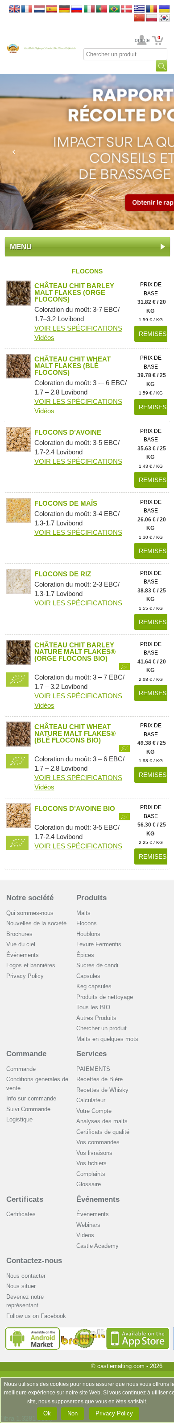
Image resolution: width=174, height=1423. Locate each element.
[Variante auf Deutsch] (64, 9)
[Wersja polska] (151, 18)
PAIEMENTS (93, 1069)
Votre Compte (142, 40)
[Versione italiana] (89, 9)
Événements (22, 955)
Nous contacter (26, 1275)
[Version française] (26, 9)
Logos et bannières (30, 965)
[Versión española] (51, 9)
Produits (91, 898)
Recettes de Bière (99, 1079)
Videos (85, 1235)
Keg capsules (94, 986)
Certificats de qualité (102, 1132)
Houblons (88, 934)
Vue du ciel (20, 944)
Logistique (19, 1119)
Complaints (90, 1174)
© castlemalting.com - (126, 1366)
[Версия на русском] (76, 9)
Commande (26, 1053)
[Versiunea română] (151, 9)
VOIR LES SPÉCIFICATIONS (78, 328)
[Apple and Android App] (87, 1331)
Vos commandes (98, 1142)
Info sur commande (31, 1098)
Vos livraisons (94, 1153)
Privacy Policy (25, 976)
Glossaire (88, 1184)
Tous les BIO (93, 1007)
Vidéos (44, 337)
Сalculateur (90, 1100)
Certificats (24, 1199)
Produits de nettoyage (104, 997)
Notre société (30, 898)
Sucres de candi (97, 965)
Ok (47, 1413)
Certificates (21, 1214)
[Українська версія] (164, 9)
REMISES (152, 333)
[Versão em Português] (101, 9)
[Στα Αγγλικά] (139, 9)
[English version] (14, 9)
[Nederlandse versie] (39, 9)
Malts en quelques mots (107, 1039)
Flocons (86, 923)
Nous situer (21, 1286)
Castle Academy (97, 1246)
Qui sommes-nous (30, 913)
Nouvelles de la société (36, 923)
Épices (85, 955)
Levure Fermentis (98, 944)
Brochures (19, 934)
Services (91, 1053)
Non (72, 1413)
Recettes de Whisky (102, 1090)
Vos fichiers (91, 1163)
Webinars (88, 1225)
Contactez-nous (34, 1260)
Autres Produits (96, 1018)
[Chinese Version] (139, 18)
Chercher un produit (101, 1028)
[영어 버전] (164, 18)
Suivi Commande (28, 1109)
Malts (83, 913)
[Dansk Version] (126, 9)
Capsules (88, 976)
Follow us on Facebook (36, 1316)
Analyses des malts (102, 1121)
